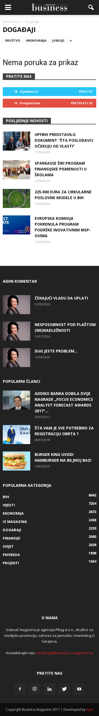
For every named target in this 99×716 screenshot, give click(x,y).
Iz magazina (15, 521)
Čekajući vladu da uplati (61, 298)
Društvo (12, 40)
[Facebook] (19, 689)
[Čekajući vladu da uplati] (16, 304)
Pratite (85, 91)
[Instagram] (34, 689)
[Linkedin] (49, 689)
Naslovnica (11, 21)
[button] (91, 7)
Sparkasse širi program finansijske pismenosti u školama (61, 169)
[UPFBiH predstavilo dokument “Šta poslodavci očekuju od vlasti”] (16, 141)
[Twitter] (64, 689)
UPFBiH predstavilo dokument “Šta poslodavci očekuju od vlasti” (64, 140)
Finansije (11, 538)
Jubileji (58, 40)
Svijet (8, 546)
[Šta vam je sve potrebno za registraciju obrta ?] (16, 434)
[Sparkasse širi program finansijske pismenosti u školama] (16, 169)
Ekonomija (13, 513)
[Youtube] (79, 689)
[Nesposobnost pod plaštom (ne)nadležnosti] (16, 331)
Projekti (11, 562)
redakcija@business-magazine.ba (64, 652)
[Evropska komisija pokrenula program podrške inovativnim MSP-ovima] (16, 224)
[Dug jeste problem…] (16, 357)
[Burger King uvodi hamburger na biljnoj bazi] (16, 461)
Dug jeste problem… (56, 351)
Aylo (89, 709)
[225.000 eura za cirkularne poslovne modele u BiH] (16, 198)
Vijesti (9, 505)
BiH (6, 496)
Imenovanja (36, 40)
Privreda (11, 554)
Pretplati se (81, 103)
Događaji (12, 529)
